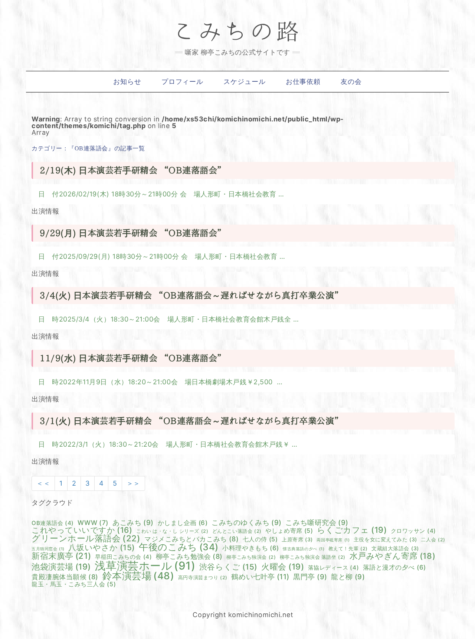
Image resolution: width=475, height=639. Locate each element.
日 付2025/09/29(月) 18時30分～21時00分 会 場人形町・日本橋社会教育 (158, 256)
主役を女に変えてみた (385, 539)
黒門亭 (310, 576)
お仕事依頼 (303, 82)
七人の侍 (260, 539)
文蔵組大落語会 (395, 548)
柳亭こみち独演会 (251, 557)
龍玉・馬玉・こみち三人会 (74, 584)
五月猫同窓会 (48, 549)
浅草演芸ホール (145, 565)
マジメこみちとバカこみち (191, 539)
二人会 (433, 540)
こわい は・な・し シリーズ (172, 531)
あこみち (133, 522)
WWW (93, 522)
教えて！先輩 (348, 549)
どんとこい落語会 (237, 531)
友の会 (351, 82)
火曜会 (282, 567)
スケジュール (244, 82)
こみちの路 (237, 32)
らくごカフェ (352, 530)
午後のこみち (178, 547)
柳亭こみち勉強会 (189, 556)
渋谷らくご (228, 567)
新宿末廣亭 (61, 556)
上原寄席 (297, 539)
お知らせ (127, 82)
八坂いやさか (101, 548)
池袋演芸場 (61, 567)
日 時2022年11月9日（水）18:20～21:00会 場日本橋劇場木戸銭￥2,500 (157, 382)
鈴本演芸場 (138, 576)
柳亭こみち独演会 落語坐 (312, 557)
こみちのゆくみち (247, 522)
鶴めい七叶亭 (260, 576)
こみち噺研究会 (316, 522)
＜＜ (43, 483)
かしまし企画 (183, 523)
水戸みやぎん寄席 (393, 556)
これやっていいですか (82, 530)
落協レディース (333, 567)
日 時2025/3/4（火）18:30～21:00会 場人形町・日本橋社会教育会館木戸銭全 (165, 319)
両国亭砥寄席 (333, 540)
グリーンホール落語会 (86, 538)
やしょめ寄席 (289, 531)
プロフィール (182, 82)
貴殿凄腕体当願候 (65, 577)
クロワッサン (413, 531)
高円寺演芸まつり (202, 578)
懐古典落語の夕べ (303, 549)
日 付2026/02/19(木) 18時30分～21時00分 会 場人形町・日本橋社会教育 (158, 194)
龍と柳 (348, 576)
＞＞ (133, 483)
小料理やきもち (250, 548)
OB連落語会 (53, 523)
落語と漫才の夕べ (394, 567)
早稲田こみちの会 (123, 557)
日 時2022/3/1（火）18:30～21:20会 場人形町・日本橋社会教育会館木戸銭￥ (165, 444)
